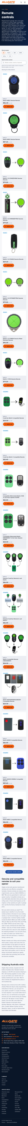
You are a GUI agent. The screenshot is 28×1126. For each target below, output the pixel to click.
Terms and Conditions (12, 1122)
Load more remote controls (14, 872)
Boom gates (4, 1065)
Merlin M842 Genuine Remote (11, 139)
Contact (3, 1082)
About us (4, 1078)
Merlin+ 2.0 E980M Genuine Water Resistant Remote (12, 339)
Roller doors (4, 1060)
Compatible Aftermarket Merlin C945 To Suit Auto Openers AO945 (13, 496)
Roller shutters (5, 1062)
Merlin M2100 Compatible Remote (12, 740)
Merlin (9, 52)
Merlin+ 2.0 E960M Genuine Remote (13, 259)
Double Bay (4, 1107)
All (3, 52)
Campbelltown (5, 1099)
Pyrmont (17, 1103)
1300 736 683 (12, 1034)
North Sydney (18, 1097)
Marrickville (17, 1095)
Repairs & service (6, 1052)
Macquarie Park (18, 1092)
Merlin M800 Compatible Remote (12, 819)
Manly (16, 1093)
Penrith (16, 1101)
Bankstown (4, 1093)
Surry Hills (17, 1107)
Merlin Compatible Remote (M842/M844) (10, 660)
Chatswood (4, 1103)
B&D (15, 52)
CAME (20, 52)
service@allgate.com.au (10, 1038)
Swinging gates (5, 1056)
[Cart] (21, 2)
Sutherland (17, 1111)
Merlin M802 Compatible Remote (12, 858)
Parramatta (17, 1099)
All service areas (5, 1092)
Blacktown (4, 1095)
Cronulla (4, 1105)
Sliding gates (5, 1054)
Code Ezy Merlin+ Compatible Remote (13, 457)
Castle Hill (4, 1101)
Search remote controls (7, 59)
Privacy (3, 1122)
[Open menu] (24, 2)
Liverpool (4, 1113)
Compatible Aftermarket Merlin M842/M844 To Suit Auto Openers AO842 (12, 538)
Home (3, 9)
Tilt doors (4, 1063)
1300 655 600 (15, 1036)
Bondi (3, 1097)
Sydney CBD (18, 1109)
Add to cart (9, 106)
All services (4, 1050)
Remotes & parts (5, 1069)
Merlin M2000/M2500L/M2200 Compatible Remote (12, 700)
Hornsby (4, 1109)
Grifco (4, 56)
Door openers (5, 1071)
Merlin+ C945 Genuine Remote (11, 379)
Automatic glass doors (7, 1067)
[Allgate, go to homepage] (8, 2)
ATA (10, 56)
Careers (3, 1084)
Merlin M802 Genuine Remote (11, 100)
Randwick (17, 1105)
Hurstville (4, 1111)
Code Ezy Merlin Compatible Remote (13, 418)
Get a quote (4, 1080)
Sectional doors (5, 1058)
